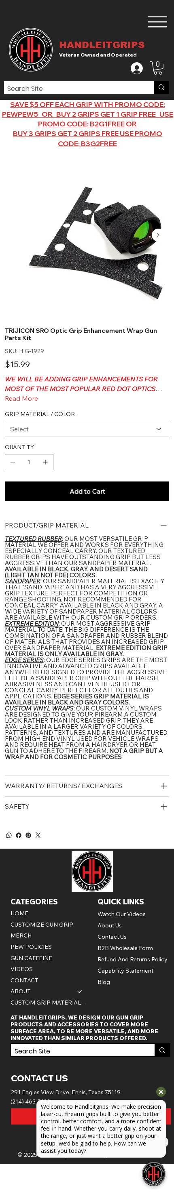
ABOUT (21, 991)
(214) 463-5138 (31, 1101)
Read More (21, 398)
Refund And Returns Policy (133, 959)
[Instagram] (38, 835)
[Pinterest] (28, 835)
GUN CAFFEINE (31, 958)
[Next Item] (158, 235)
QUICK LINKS (121, 901)
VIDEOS (22, 969)
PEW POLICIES (31, 946)
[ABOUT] (80, 991)
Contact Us (112, 936)
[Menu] (158, 22)
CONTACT (24, 980)
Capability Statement (125, 970)
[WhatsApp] (9, 835)
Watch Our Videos (122, 914)
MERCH (21, 935)
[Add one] (45, 462)
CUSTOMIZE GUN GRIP (42, 924)
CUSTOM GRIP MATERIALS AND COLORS (50, 1002)
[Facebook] (19, 835)
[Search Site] (161, 87)
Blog (104, 982)
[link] (158, 68)
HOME (19, 913)
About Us (110, 925)
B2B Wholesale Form (125, 948)
